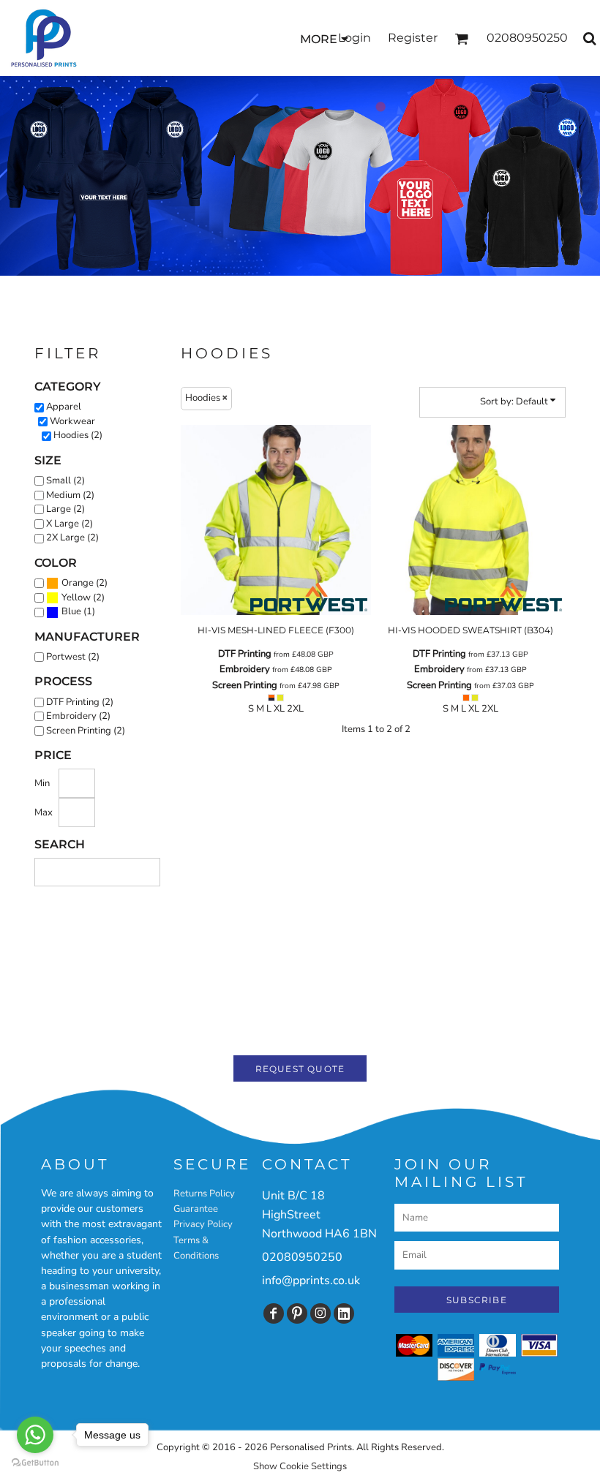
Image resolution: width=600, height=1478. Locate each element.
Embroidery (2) (78, 716)
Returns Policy (204, 1193)
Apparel (63, 406)
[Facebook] (273, 1313)
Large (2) (65, 509)
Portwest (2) (73, 656)
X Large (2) (69, 523)
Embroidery (245, 669)
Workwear (72, 421)
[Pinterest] (297, 1313)
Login (354, 38)
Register (413, 38)
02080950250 (302, 1257)
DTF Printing (244, 653)
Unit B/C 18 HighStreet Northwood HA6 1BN (319, 1215)
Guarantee (195, 1208)
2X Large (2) (72, 537)
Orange (77, 582)
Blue (71, 611)
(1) (78, 611)
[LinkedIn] (344, 1313)
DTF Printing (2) (79, 702)
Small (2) (65, 480)
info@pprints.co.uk (311, 1280)
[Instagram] (320, 1313)
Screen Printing (244, 685)
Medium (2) (70, 495)
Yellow (76, 597)
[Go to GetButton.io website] (35, 1463)
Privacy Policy (203, 1224)
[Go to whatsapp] (35, 1435)
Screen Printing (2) (85, 730)
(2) (84, 582)
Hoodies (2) (77, 435)
